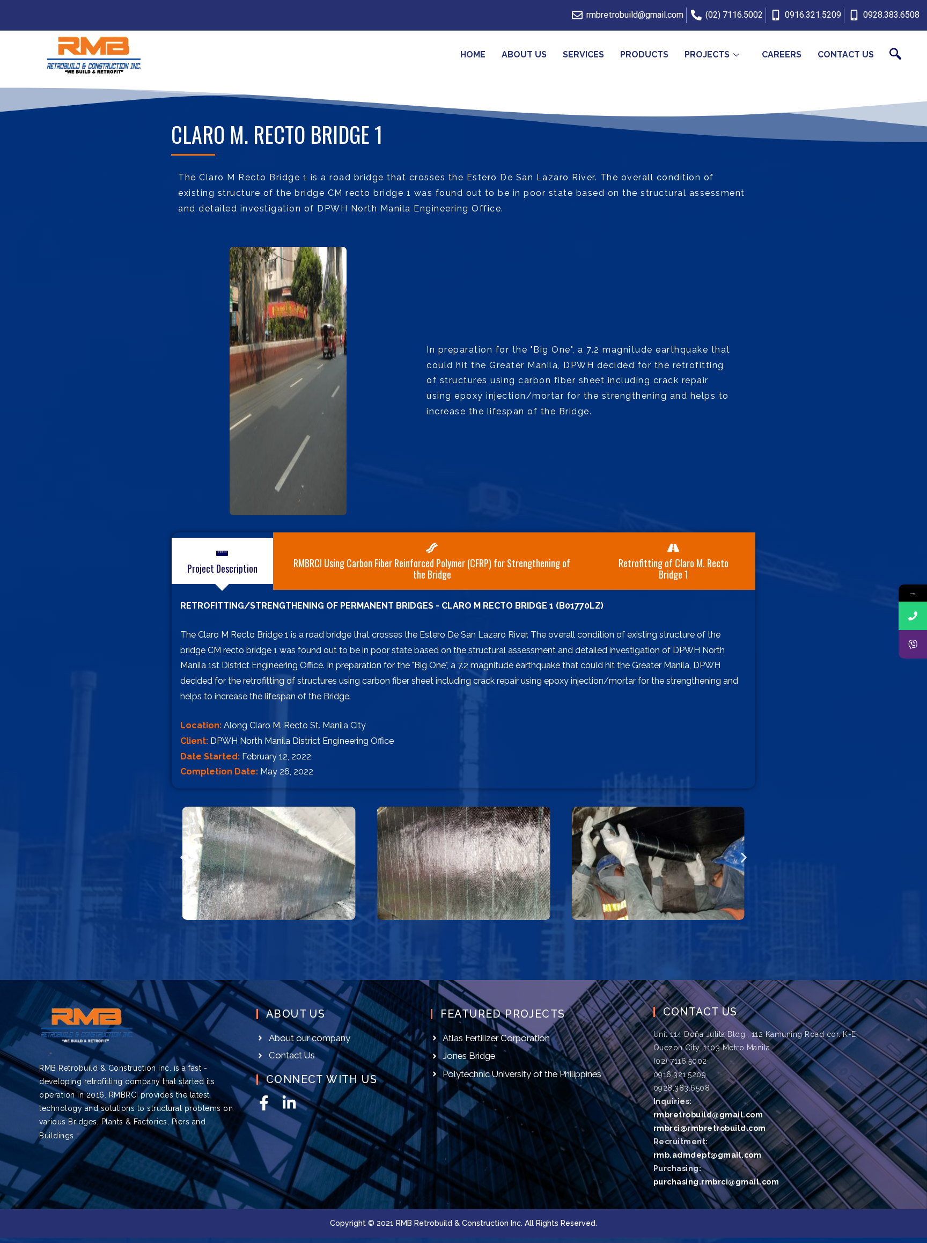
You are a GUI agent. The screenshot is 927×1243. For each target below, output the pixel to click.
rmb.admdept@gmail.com (707, 1155)
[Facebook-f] (263, 1102)
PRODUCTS (644, 54)
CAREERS (781, 54)
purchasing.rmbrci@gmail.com (716, 1182)
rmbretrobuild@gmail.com (708, 1114)
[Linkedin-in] (289, 1102)
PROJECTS (707, 54)
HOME (472, 54)
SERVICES (583, 54)
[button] (183, 858)
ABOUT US (524, 54)
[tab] (222, 561)
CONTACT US (846, 54)
